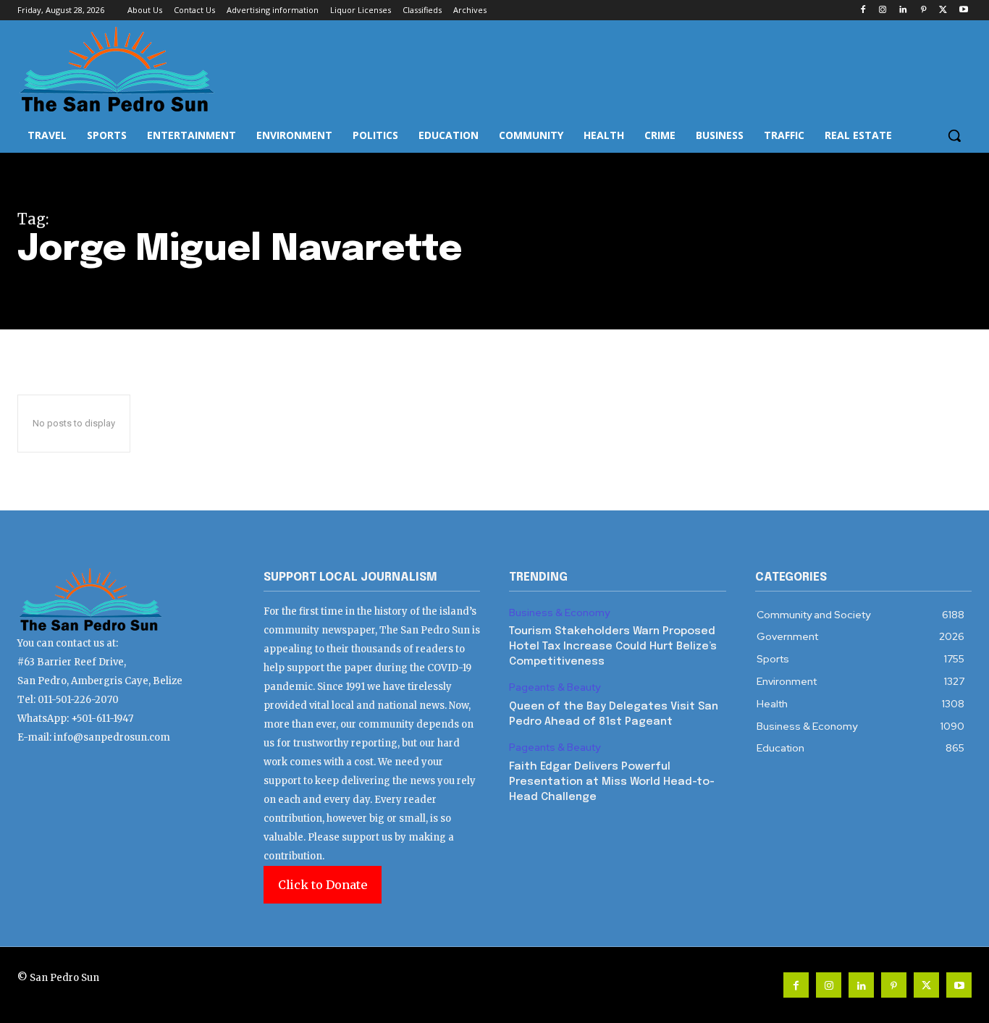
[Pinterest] (923, 10)
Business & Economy (559, 613)
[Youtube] (963, 10)
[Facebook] (862, 10)
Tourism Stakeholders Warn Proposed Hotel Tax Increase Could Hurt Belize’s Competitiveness (613, 647)
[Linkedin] (903, 10)
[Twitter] (943, 10)
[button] (954, 135)
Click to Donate (322, 884)
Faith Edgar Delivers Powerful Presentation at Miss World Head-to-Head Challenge (612, 782)
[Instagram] (883, 10)
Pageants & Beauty (554, 687)
